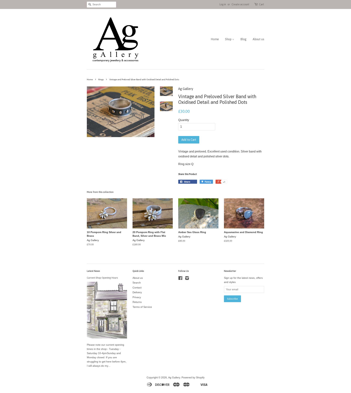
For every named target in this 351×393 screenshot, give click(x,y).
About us (258, 39)
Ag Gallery (174, 377)
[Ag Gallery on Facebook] (180, 278)
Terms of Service (142, 307)
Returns (137, 302)
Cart (261, 4)
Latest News (93, 271)
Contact (137, 287)
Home (215, 39)
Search (137, 282)
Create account (240, 4)
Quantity (183, 120)
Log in (222, 4)
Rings (101, 79)
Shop (228, 39)
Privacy (137, 297)
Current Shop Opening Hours (102, 277)
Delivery (137, 292)
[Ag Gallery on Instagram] (187, 278)
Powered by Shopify (193, 377)
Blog (243, 39)
